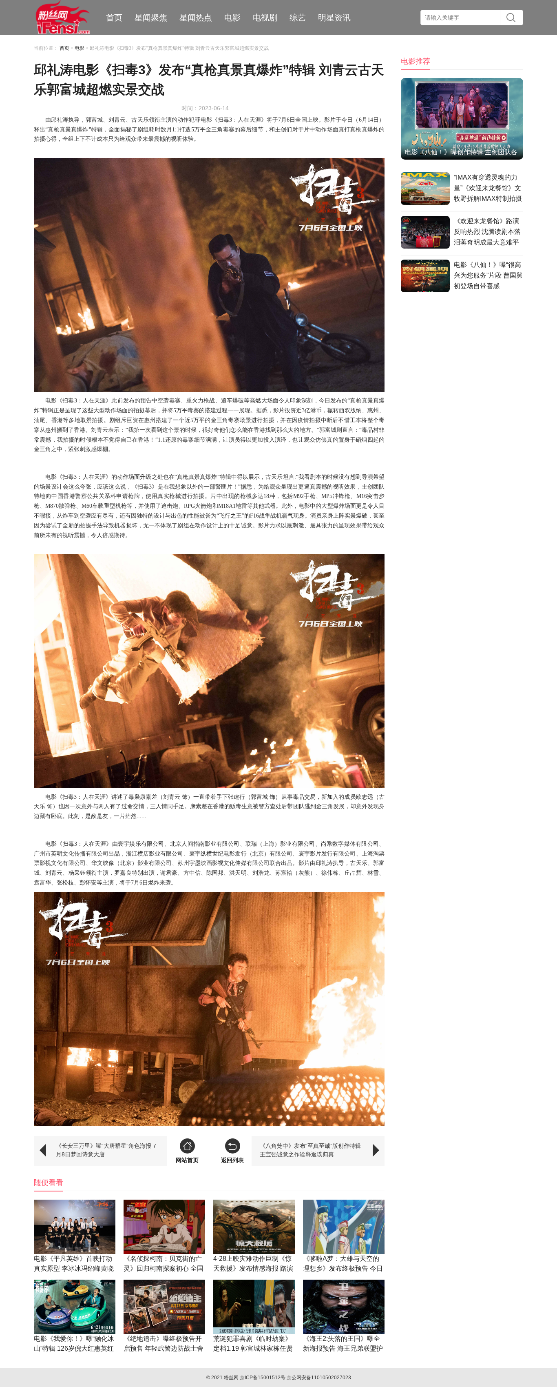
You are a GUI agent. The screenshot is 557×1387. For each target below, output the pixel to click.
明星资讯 (334, 17)
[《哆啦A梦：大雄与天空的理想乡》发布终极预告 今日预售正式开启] (344, 1227)
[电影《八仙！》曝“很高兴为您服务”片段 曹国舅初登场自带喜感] (425, 277)
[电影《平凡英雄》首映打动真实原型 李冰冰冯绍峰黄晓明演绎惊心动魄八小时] (74, 1227)
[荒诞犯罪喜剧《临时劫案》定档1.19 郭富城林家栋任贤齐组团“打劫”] (254, 1307)
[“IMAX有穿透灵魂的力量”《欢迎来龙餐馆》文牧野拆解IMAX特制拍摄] (425, 189)
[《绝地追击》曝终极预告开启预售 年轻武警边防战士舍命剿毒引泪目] (164, 1307)
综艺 (298, 17)
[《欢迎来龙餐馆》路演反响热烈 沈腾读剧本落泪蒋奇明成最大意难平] (425, 233)
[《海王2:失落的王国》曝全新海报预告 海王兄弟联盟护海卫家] (344, 1307)
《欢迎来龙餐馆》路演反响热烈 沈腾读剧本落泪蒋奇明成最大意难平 (487, 232)
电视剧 (265, 17)
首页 (114, 17)
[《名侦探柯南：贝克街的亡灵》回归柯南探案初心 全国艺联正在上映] (164, 1227)
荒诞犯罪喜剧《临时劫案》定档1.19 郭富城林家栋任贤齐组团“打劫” (253, 1348)
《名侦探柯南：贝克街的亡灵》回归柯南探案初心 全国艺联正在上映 (163, 1268)
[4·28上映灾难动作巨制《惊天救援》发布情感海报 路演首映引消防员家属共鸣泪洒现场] (254, 1227)
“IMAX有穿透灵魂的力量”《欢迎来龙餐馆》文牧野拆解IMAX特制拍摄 (488, 188)
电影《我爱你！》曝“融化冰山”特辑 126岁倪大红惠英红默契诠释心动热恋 (74, 1348)
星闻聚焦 (151, 17)
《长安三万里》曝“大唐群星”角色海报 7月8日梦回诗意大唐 (106, 1150)
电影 (232, 17)
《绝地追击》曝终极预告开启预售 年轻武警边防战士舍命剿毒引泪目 (163, 1348)
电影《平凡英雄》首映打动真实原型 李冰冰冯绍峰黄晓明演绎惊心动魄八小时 (74, 1268)
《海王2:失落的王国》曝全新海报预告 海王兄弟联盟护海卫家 (343, 1348)
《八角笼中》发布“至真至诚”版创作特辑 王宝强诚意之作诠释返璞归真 (310, 1150)
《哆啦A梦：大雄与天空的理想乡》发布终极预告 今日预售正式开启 (343, 1268)
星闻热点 (195, 17)
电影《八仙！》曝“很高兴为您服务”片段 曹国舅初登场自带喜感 (488, 275)
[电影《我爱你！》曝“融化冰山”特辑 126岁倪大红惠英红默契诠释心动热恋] (74, 1307)
